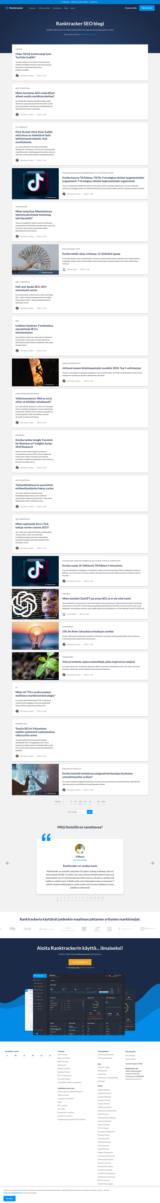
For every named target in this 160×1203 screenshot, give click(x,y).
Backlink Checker (64, 1068)
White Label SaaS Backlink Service (70, 1091)
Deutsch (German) (105, 1093)
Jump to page (72, 812)
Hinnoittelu (57, 8)
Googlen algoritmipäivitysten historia (72, 1119)
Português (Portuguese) (107, 1118)
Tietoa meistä (130, 1059)
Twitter (33, 1055)
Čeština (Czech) (104, 1135)
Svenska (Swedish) (104, 1121)
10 (91, 898)
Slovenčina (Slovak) (105, 1170)
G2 (50, 1055)
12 (98, 898)
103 (90, 801)
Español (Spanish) (104, 1097)
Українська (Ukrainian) (106, 1177)
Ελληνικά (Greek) (104, 1142)
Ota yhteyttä (130, 1055)
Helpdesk (101, 1081)
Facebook (7, 1055)
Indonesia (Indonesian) (106, 1156)
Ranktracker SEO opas (88, 34)
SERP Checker (63, 1061)
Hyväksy (9, 1198)
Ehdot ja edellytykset (105, 1054)
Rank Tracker (62, 1054)
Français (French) (104, 1100)
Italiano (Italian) (104, 1104)
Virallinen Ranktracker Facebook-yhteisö (24, 1055)
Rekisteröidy (147, 8)
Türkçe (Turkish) (104, 1125)
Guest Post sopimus (65, 1116)
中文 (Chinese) (103, 1128)
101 (80, 801)
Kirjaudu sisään (131, 8)
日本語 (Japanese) (104, 1107)
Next (103, 801)
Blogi (66, 8)
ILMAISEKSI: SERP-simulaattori (69, 1082)
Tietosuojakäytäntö (105, 1058)
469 (98, 801)
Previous (58, 801)
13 (102, 898)
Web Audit (62, 1065)
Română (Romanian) (105, 1166)
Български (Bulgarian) (106, 1131)
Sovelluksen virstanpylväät (108, 1078)
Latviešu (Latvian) (104, 1163)
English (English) (104, 1090)
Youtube (15, 1055)
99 (71, 801)
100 (75, 801)
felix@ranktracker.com (133, 1079)
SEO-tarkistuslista (64, 1075)
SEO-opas (61, 1109)
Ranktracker (14, 8)
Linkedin (41, 1055)
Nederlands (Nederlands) (107, 1111)
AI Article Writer (64, 1079)
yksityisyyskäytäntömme (13, 1193)
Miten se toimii (44, 8)
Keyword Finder (64, 1058)
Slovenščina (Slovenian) (106, 1173)
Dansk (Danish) (103, 1138)
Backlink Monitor (64, 1072)
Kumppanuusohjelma (66, 1098)
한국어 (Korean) (104, 1180)
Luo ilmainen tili (80, 962)
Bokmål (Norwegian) (105, 1184)
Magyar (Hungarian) (105, 1152)
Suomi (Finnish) (103, 1149)
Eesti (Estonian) (103, 1145)
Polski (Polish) (103, 1114)
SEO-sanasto (62, 1105)
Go (90, 812)
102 (85, 801)
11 (95, 898)
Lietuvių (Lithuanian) (105, 1159)
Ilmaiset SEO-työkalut (66, 1112)
